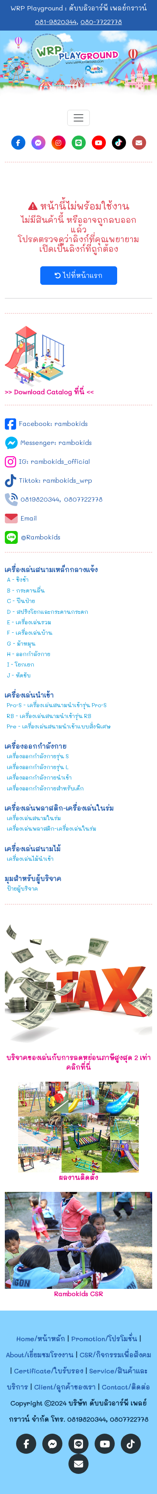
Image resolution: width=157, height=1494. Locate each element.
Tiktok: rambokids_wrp (55, 480)
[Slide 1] (71, 85)
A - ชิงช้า (18, 579)
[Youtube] (99, 143)
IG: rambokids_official (54, 461)
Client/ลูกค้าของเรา (65, 1387)
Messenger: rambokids (56, 442)
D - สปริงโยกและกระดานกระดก (47, 611)
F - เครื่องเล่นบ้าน (29, 632)
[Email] (139, 143)
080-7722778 (101, 21)
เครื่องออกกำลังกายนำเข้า (39, 777)
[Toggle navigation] (78, 118)
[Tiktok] (119, 143)
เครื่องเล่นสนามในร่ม (34, 818)
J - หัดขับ (19, 675)
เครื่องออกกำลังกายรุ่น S (38, 756)
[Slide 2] (86, 85)
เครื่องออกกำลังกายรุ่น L (37, 766)
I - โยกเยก (20, 664)
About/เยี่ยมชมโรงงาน (40, 1354)
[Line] (79, 143)
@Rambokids (40, 537)
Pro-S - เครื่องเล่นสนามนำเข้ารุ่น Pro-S (57, 705)
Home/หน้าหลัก (40, 1338)
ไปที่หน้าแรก (82, 275)
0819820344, (41, 499)
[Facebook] (18, 143)
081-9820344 (55, 21)
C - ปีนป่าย (21, 600)
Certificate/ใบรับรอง (48, 1370)
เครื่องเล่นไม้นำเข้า (30, 858)
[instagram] (59, 143)
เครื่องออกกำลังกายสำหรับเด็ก (45, 788)
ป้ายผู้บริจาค (22, 888)
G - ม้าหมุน (21, 643)
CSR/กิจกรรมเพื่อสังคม (115, 1354)
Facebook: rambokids (53, 423)
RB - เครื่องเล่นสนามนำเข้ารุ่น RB (49, 715)
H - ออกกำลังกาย (28, 653)
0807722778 (83, 499)
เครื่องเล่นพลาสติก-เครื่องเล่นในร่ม (51, 828)
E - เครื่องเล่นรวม (29, 622)
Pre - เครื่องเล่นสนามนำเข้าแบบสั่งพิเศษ (59, 726)
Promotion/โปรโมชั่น (104, 1338)
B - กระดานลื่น (26, 590)
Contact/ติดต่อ (126, 1387)
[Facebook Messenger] (38, 143)
